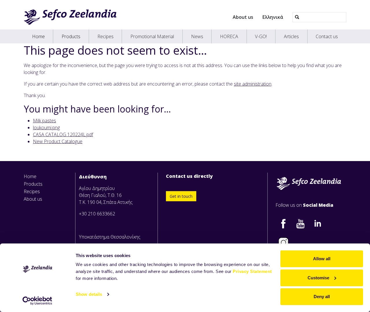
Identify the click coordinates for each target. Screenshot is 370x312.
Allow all (321, 258)
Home (38, 36)
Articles (291, 36)
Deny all (322, 296)
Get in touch (181, 196)
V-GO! (261, 36)
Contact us (327, 36)
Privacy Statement (252, 271)
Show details (89, 294)
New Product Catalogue (57, 141)
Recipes (105, 36)
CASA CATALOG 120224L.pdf (63, 134)
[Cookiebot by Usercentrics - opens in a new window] (37, 300)
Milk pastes (44, 120)
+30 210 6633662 (97, 214)
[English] (70, 17)
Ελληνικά (272, 17)
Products (71, 36)
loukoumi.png (46, 127)
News (197, 36)
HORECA (229, 36)
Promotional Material (152, 36)
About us (243, 17)
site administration (252, 84)
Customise (318, 277)
